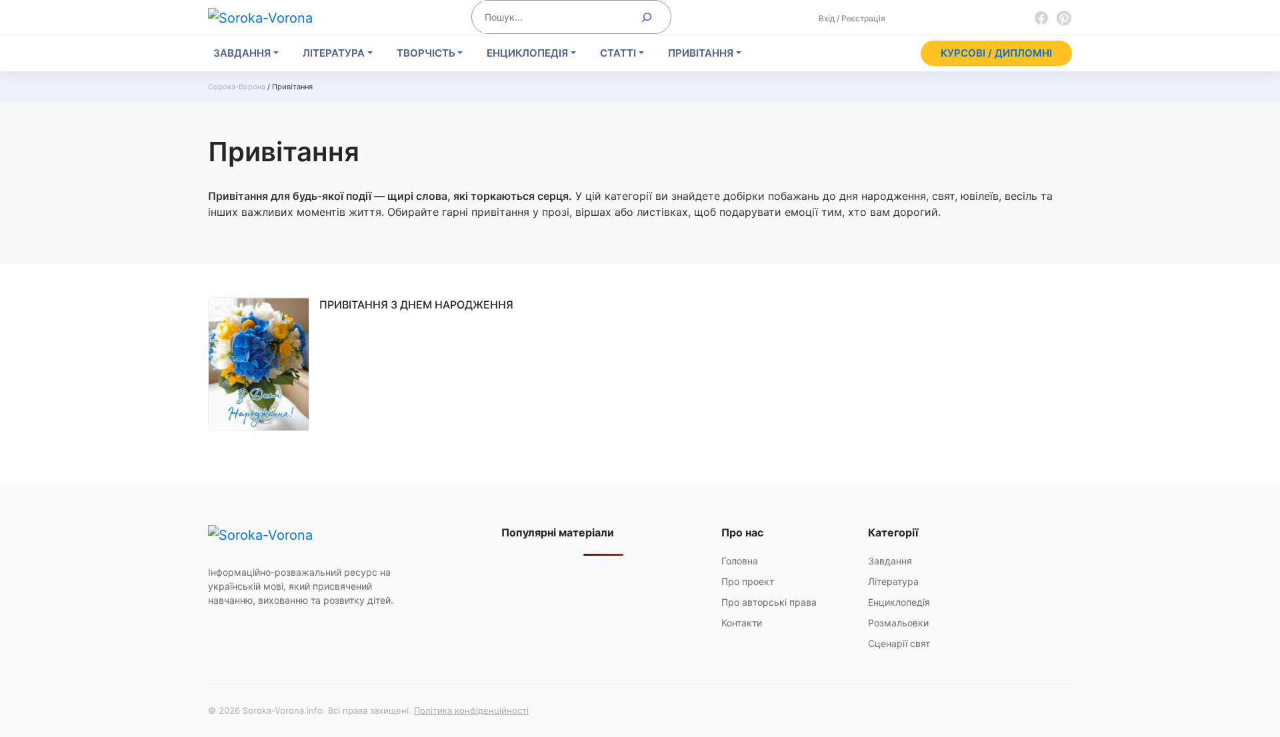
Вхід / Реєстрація (852, 18)
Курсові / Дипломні (996, 53)
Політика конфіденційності (471, 710)
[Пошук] (647, 17)
